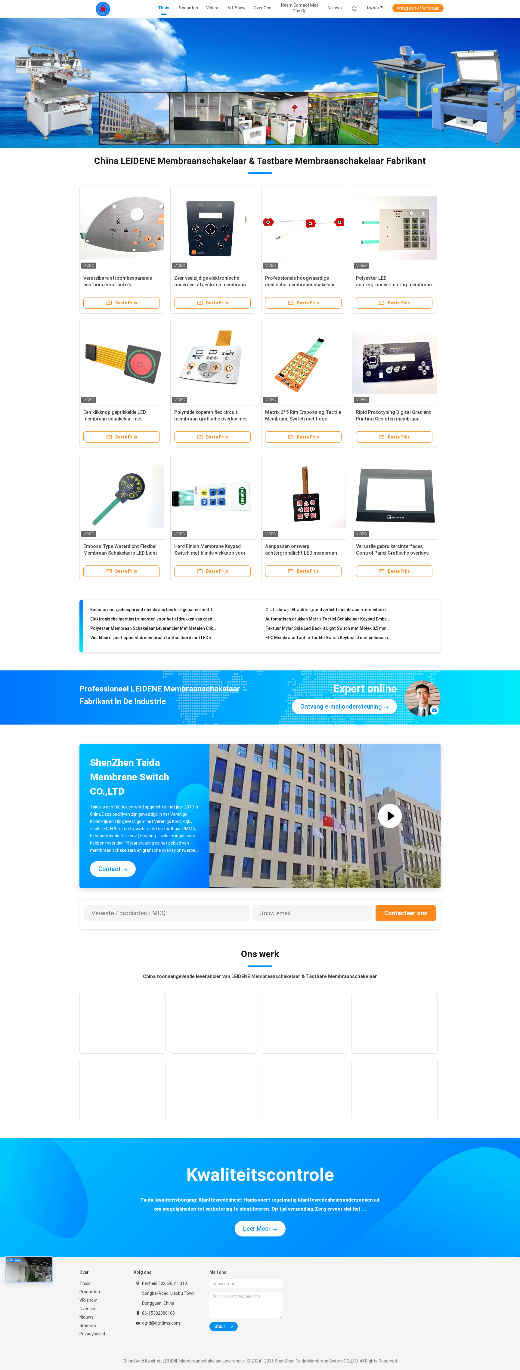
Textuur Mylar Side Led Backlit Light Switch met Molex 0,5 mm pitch (328, 607)
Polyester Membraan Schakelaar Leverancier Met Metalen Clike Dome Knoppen (153, 607)
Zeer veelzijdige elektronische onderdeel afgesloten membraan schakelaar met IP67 (210, 284)
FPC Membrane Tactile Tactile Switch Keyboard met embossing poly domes (328, 616)
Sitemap (87, 1325)
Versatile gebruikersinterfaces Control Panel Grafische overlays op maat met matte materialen (392, 552)
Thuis (85, 1283)
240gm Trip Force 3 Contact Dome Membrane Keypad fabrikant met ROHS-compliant (153, 625)
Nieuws (86, 1316)
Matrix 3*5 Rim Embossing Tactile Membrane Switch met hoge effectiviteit (303, 418)
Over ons (88, 1308)
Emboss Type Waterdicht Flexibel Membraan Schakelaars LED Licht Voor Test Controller (120, 552)
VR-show (88, 1300)
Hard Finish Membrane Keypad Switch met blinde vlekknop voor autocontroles (210, 552)
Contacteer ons (405, 912)
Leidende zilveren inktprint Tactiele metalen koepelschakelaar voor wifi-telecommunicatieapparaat (328, 625)
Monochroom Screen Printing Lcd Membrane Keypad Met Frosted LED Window (153, 635)
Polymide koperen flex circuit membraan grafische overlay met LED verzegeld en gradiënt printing (212, 418)
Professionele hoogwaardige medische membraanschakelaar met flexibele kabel (300, 284)
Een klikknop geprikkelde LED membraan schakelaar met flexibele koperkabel (114, 418)
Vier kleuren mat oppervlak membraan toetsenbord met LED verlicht (153, 616)
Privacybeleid (92, 1333)
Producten (89, 1291)
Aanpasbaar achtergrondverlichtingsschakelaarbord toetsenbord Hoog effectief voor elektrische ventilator (328, 635)
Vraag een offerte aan (418, 8)
